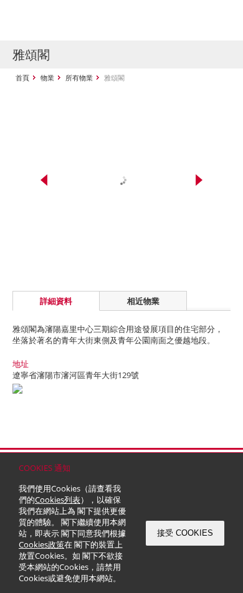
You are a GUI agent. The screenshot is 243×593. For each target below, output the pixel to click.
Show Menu (218, 20)
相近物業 (143, 300)
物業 (47, 77)
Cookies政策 (41, 544)
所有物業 (79, 77)
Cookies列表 (57, 499)
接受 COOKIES (185, 533)
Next (199, 180)
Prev (43, 180)
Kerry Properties (88, 20)
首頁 (22, 77)
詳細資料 (56, 300)
